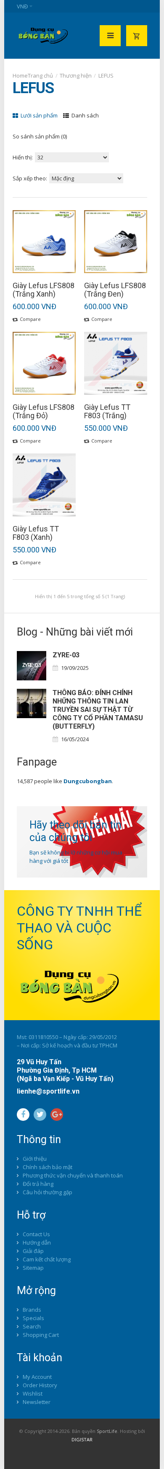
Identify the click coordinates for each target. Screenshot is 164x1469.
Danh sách (84, 115)
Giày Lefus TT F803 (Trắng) (107, 411)
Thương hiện (76, 75)
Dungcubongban (87, 781)
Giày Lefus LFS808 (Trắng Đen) (115, 289)
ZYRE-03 (66, 655)
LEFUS (106, 75)
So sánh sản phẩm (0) (40, 136)
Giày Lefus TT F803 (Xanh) (36, 533)
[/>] (31, 665)
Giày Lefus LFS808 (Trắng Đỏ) (43, 411)
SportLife (107, 1431)
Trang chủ (40, 75)
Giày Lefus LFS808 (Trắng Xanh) (43, 289)
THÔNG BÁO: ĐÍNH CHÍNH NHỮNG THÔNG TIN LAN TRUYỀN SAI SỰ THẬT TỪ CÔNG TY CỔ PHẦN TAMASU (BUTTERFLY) (98, 709)
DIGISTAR (82, 1439)
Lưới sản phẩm (38, 115)
